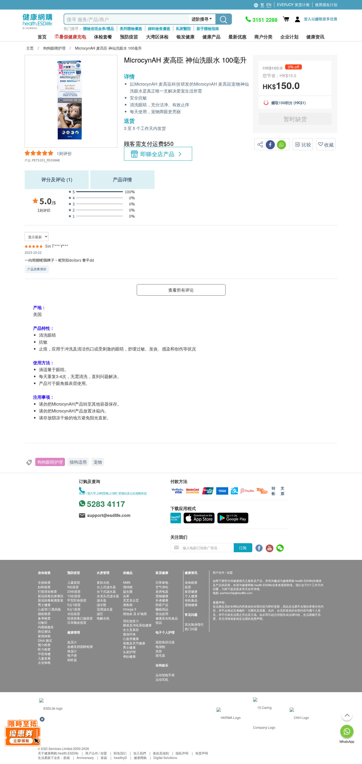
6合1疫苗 (74, 609)
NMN (126, 582)
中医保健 (44, 653)
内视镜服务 (46, 627)
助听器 (72, 659)
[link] (51, 707)
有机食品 (191, 600)
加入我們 (139, 753)
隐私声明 (182, 753)
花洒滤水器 (105, 609)
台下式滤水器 (106, 591)
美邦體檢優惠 (131, 28)
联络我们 (120, 753)
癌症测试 (44, 631)
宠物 (98, 462)
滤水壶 (101, 600)
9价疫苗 (73, 587)
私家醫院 (183, 28)
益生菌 (128, 591)
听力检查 (44, 649)
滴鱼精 (128, 604)
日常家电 (162, 582)
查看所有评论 (181, 290)
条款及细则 (161, 753)
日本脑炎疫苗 (76, 622)
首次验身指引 (194, 624)
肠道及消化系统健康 (137, 625)
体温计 (72, 651)
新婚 (66, 757)
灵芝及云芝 (131, 600)
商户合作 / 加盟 (96, 753)
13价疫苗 (74, 596)
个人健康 (191, 596)
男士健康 (44, 604)
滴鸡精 (128, 587)
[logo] (37, 29)
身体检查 (191, 582)
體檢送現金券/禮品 (98, 28)
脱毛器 (160, 655)
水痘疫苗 (73, 613)
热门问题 (191, 628)
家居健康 (191, 591)
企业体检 (44, 662)
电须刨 (160, 646)
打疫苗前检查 (47, 591)
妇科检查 (44, 587)
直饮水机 (103, 582)
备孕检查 (44, 618)
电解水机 (103, 618)
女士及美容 (131, 629)
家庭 (104, 757)
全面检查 (44, 582)
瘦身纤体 (129, 634)
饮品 (159, 622)
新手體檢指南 (208, 28)
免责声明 (201, 753)
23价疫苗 (74, 591)
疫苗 (188, 587)
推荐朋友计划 (326, 4)
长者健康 (162, 600)
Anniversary (85, 757)
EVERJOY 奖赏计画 (293, 4)
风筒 (159, 651)
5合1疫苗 (74, 604)
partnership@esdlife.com (236, 593)
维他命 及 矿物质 (135, 613)
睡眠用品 (162, 609)
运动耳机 (162, 679)
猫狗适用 (78, 462)
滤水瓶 (101, 604)
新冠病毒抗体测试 (50, 596)
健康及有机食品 (167, 618)
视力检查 (44, 644)
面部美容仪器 (165, 642)
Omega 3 (129, 609)
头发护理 (129, 651)
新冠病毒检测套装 (50, 600)
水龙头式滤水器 (108, 596)
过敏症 (42, 622)
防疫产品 (162, 604)
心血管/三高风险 (49, 609)
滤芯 (100, 613)
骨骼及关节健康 (134, 643)
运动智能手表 (165, 675)
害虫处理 (162, 613)
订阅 (242, 547)
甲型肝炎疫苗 (76, 600)
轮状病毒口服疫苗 (80, 618)
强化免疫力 (131, 620)
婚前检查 (44, 613)
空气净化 (162, 587)
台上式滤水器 (106, 587)
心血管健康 (131, 638)
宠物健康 (162, 596)
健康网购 (140, 757)
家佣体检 (44, 636)
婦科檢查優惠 (159, 28)
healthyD (120, 757)
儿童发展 (44, 658)
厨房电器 (162, 591)
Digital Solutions (165, 757)
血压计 (72, 642)
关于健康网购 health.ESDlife (58, 753)
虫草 (126, 596)
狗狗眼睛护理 (50, 462)
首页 (42, 37)
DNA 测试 (45, 640)
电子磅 (72, 655)
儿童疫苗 (73, 582)
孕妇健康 (129, 656)
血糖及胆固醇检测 (80, 646)
